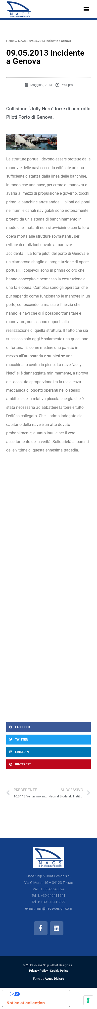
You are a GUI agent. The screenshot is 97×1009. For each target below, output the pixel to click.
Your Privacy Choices (41, 994)
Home (10, 41)
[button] (86, 9)
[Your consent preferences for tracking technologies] (88, 1000)
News (22, 41)
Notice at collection (25, 1002)
